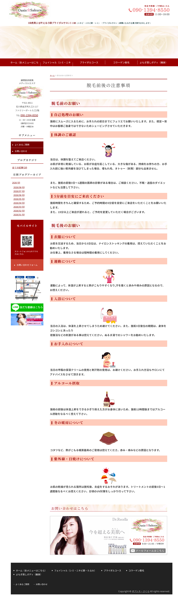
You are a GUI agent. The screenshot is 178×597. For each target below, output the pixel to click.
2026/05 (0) (19, 199)
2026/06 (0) (19, 195)
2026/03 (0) (19, 206)
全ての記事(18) (19, 167)
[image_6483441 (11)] (27, 299)
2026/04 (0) (19, 202)
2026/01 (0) (19, 214)
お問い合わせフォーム (27, 264)
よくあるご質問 (22, 144)
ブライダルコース (89, 62)
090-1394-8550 (29, 115)
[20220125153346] (27, 323)
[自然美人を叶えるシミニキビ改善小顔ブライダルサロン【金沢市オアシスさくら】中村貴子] (29, 10)
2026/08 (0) (19, 187)
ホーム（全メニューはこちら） (24, 66)
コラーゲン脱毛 (121, 62)
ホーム (52, 75)
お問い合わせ (21, 151)
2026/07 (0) (19, 191)
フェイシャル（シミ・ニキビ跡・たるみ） (57, 66)
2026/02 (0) (19, 210)
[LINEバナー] (27, 309)
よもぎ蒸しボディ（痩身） (154, 62)
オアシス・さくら (140, 591)
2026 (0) (16, 182)
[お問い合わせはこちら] (108, 554)
